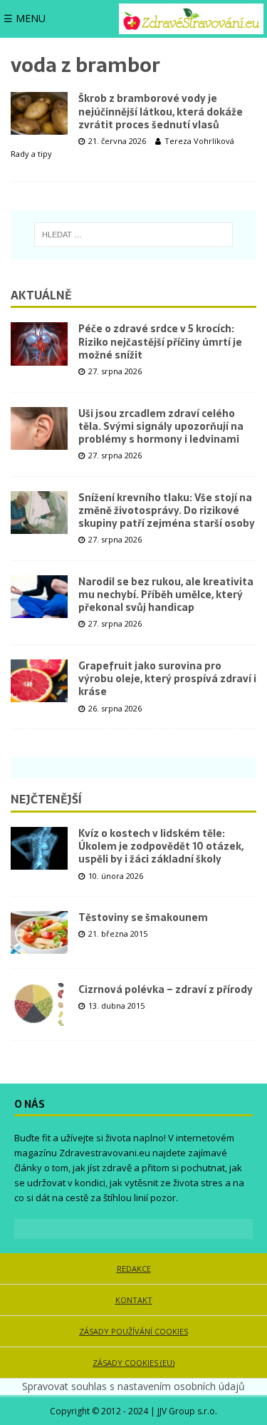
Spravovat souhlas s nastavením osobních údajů (133, 1386)
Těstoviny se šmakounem (143, 917)
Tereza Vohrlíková (199, 140)
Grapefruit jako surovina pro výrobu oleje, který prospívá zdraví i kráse (167, 678)
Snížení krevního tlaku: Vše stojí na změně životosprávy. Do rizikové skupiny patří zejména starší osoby (166, 510)
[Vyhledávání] (133, 234)
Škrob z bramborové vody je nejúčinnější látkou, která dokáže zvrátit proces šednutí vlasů (160, 111)
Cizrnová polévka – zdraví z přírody (165, 989)
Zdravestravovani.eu (104, 1152)
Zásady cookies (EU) (133, 1362)
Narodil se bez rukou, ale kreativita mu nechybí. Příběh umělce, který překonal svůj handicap (165, 594)
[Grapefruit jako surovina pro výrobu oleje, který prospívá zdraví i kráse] (39, 680)
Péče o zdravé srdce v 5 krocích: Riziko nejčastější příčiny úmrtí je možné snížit (160, 341)
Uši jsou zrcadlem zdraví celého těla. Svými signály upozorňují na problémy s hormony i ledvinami (161, 426)
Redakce (134, 1268)
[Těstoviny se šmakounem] (39, 932)
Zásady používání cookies (133, 1331)
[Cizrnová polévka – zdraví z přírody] (39, 1004)
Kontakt (133, 1300)
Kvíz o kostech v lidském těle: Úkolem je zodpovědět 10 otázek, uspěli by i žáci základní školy (161, 846)
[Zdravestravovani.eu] (191, 19)
